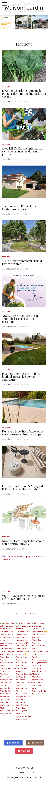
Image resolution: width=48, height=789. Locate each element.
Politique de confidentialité (24, 777)
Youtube (25, 751)
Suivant (33, 613)
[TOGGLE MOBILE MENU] (4, 4)
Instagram (36, 743)
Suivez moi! (13, 671)
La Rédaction (11, 101)
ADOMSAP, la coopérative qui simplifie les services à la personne (21, 319)
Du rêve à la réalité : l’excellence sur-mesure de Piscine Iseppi (22, 432)
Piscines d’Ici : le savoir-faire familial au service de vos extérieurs (21, 376)
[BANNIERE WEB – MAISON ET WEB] (24, 22)
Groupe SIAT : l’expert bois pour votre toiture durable (23, 542)
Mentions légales (24, 772)
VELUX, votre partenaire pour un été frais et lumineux (23, 597)
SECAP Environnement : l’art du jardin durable (23, 262)
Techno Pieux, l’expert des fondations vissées (19, 207)
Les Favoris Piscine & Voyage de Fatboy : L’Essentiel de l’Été (23, 487)
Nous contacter (24, 768)
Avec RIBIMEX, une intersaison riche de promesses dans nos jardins (22, 151)
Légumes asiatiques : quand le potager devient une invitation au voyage (24, 93)
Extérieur (6, 86)
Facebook (14, 743)
